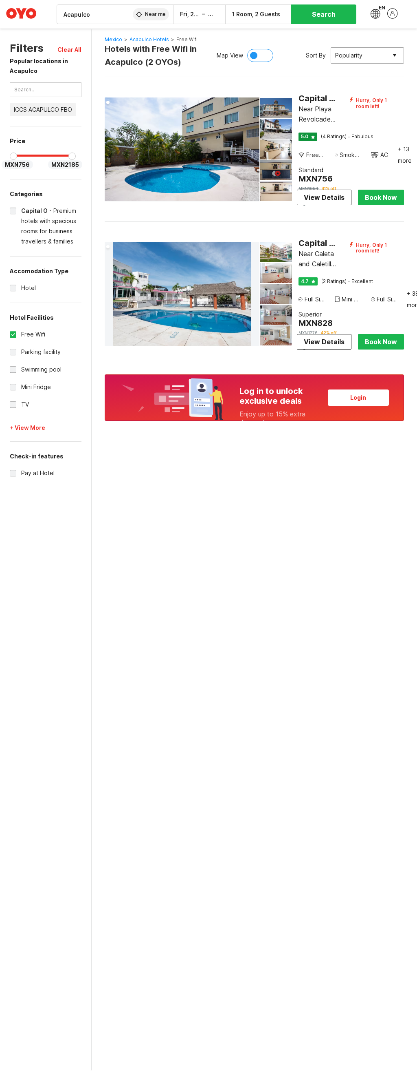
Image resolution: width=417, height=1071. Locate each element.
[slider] (13, 156)
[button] (69, 49)
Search (324, 14)
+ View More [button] (27, 427)
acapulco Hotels (149, 39)
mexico (113, 39)
